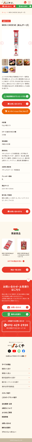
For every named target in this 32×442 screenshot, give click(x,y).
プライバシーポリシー (9, 432)
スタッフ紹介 (6, 393)
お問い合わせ (6, 423)
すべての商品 (6, 364)
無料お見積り (6, 427)
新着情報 (5, 417)
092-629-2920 (17, 325)
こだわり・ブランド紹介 (9, 397)
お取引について (7, 408)
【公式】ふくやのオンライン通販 (15, 356)
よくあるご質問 (7, 412)
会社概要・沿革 (7, 404)
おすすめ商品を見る (15, 261)
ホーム (4, 12)
